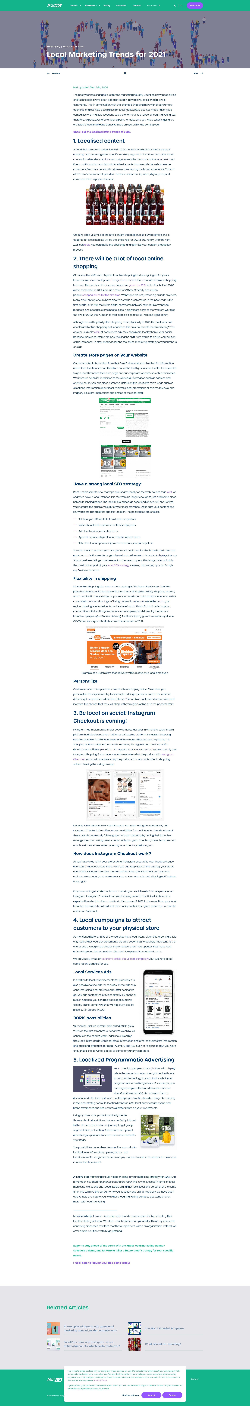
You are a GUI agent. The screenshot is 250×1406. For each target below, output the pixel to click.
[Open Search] (182, 5)
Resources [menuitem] (152, 5)
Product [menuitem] (74, 5)
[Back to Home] (55, 5)
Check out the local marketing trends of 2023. (102, 132)
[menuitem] (80, 5)
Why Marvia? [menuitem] (90, 5)
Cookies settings (130, 1395)
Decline (172, 1395)
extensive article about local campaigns (125, 958)
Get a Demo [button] (195, 5)
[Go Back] (125, 73)
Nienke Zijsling (53, 46)
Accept (151, 1395)
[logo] (55, 1379)
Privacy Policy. (100, 1380)
